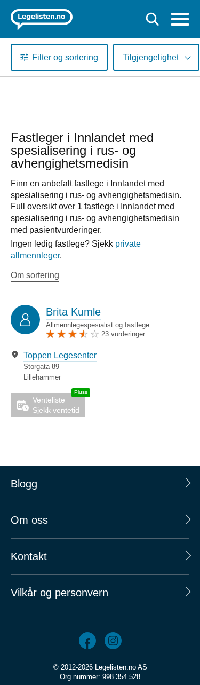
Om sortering (35, 275)
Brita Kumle (73, 312)
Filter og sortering (65, 57)
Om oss (29, 520)
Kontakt (29, 556)
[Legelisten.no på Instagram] (113, 641)
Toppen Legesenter (60, 355)
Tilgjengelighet (151, 57)
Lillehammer (42, 377)
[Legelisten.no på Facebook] (87, 641)
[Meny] (180, 20)
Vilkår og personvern (59, 593)
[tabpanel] (100, 366)
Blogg (24, 484)
